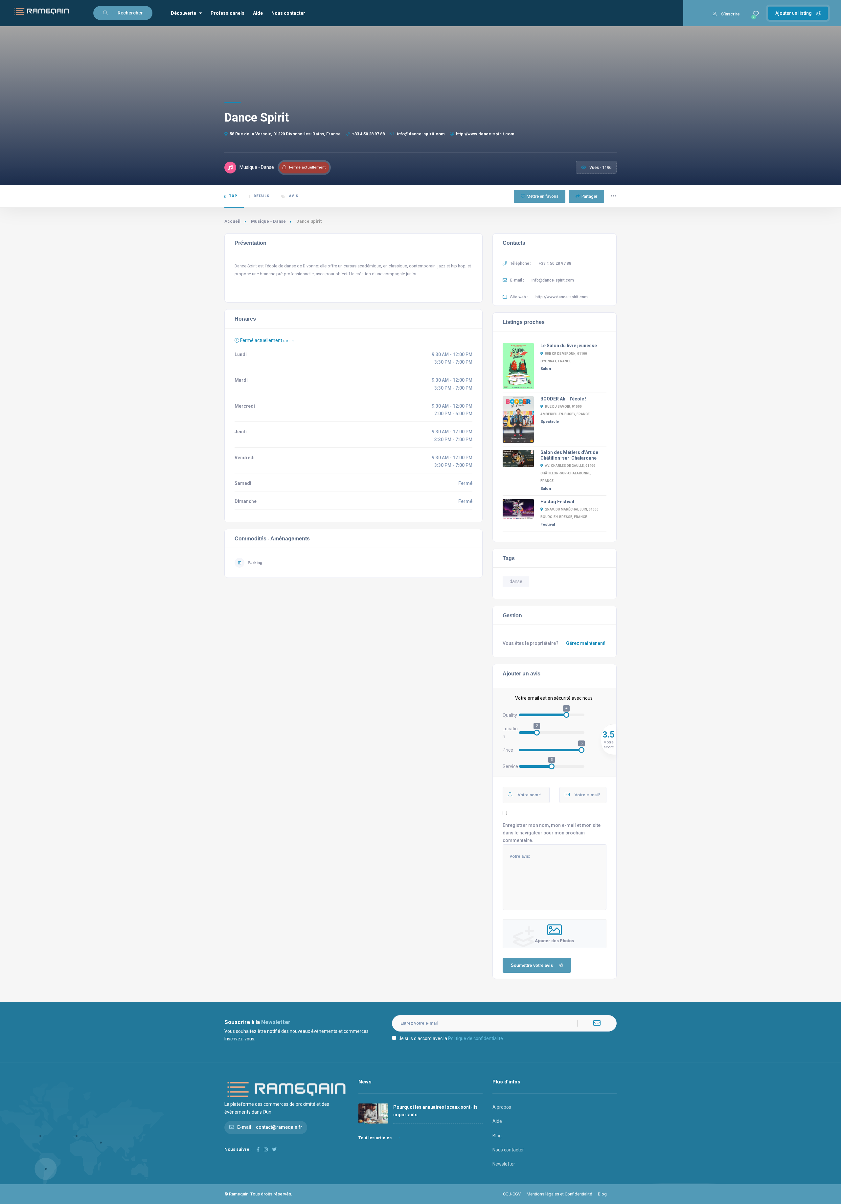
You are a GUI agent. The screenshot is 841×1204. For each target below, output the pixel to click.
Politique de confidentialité (475, 1038)
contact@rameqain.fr (279, 1127)
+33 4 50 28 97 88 (368, 133)
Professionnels (227, 13)
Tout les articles (375, 1137)
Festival (547, 524)
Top (233, 196)
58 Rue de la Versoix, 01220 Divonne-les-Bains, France (285, 133)
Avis (293, 196)
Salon (545, 368)
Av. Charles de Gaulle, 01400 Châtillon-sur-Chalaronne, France (567, 473)
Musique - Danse (268, 221)
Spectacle (549, 421)
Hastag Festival (557, 501)
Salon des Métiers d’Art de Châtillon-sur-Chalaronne (569, 455)
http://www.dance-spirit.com (485, 133)
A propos (501, 1107)
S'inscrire (730, 13)
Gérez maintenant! (585, 643)
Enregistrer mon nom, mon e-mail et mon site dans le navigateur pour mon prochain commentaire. (552, 833)
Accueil (232, 221)
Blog (497, 1135)
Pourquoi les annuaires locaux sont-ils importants (435, 1110)
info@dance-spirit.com (420, 133)
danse (516, 581)
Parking (255, 562)
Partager (589, 196)
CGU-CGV (512, 1194)
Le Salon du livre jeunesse (568, 345)
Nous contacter (288, 13)
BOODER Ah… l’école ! (563, 398)
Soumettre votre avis (532, 965)
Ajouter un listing (794, 13)
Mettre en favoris (542, 196)
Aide (258, 13)
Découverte (183, 13)
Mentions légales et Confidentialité (559, 1194)
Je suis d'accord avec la (450, 1038)
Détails (261, 196)
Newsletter (503, 1164)
